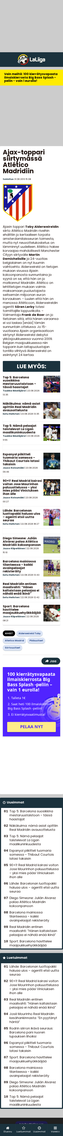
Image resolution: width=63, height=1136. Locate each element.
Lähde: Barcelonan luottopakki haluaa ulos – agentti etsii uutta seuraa (21, 515)
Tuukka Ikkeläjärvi (14, 390)
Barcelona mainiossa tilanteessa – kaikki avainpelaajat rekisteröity (19, 566)
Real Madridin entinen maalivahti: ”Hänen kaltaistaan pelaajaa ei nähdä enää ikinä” (21, 589)
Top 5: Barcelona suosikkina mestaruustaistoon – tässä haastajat (19, 382)
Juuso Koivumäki (13, 467)
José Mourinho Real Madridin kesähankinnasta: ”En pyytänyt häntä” (33, 1018)
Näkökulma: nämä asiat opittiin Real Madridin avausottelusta (21, 407)
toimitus (8, 179)
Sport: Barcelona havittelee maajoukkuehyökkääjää (30, 943)
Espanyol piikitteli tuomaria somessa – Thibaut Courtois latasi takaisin (21, 459)
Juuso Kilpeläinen (14, 548)
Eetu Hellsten (11, 413)
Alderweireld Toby (30, 633)
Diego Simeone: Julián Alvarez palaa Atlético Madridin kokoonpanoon (22, 541)
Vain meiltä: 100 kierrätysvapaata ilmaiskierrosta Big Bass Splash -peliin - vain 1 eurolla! (31, 77)
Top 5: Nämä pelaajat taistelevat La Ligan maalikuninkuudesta (19, 429)
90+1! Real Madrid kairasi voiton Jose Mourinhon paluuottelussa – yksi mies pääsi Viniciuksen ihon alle (22, 487)
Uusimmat (15, 802)
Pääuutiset (36, 640)
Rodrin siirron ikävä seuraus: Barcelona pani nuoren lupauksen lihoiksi (31, 1032)
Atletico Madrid (14, 640)
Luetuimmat (17, 958)
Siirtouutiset (12, 647)
